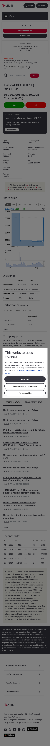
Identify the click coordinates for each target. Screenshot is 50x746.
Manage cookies (25, 393)
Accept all (25, 379)
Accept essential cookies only (25, 386)
